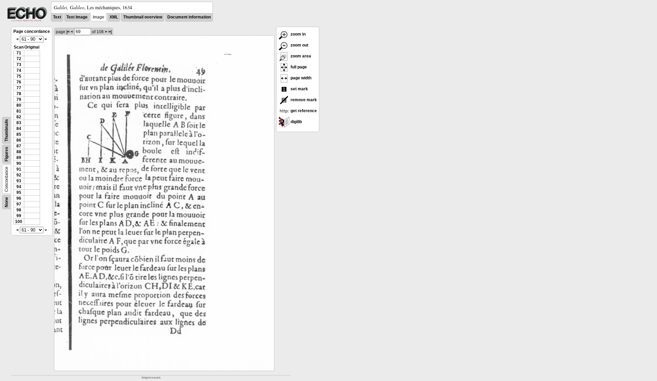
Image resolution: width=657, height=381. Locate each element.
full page (298, 67)
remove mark (303, 99)
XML (114, 17)
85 (18, 134)
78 (18, 93)
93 (18, 181)
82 (18, 117)
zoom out (298, 45)
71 (18, 53)
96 (18, 198)
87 (18, 146)
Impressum (151, 377)
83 (18, 122)
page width (300, 78)
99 (18, 215)
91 (18, 169)
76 (18, 82)
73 (18, 64)
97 (18, 204)
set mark (298, 89)
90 (18, 163)
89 (18, 157)
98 (18, 210)
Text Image (77, 17)
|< (68, 31)
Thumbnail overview (142, 17)
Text (57, 17)
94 (18, 186)
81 (18, 111)
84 (18, 128)
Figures (6, 154)
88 (18, 151)
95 (18, 192)
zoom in (297, 34)
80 (18, 105)
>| (110, 31)
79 (18, 99)
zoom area (300, 56)
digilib (295, 121)
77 (18, 88)
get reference (303, 110)
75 (18, 76)
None (6, 202)
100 (18, 221)
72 (18, 58)
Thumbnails (6, 130)
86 (18, 140)
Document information (189, 17)
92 (18, 175)
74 (18, 70)
